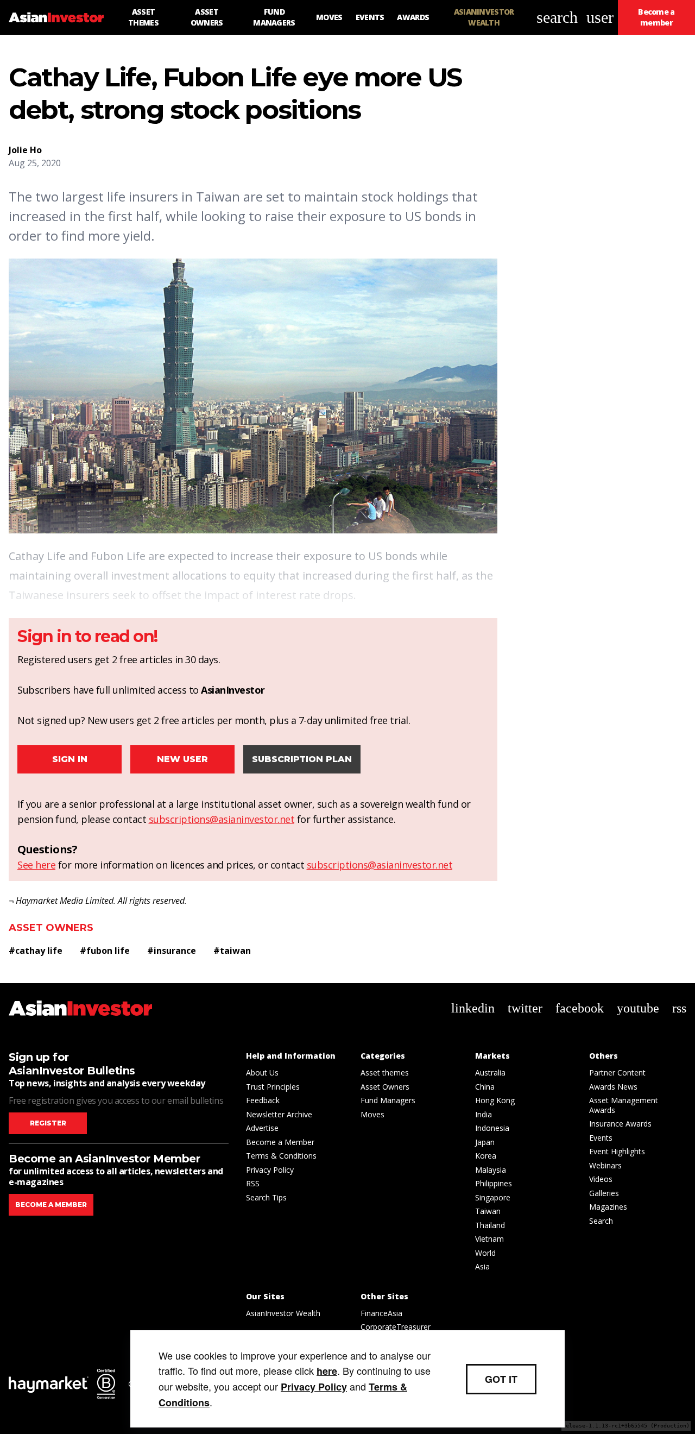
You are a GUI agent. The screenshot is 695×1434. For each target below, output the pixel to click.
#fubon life (105, 951)
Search (601, 1221)
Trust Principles (273, 1086)
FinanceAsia (381, 1313)
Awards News (613, 1086)
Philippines (493, 1183)
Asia (482, 1266)
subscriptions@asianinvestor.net (222, 819)
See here (36, 864)
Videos (600, 1179)
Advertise (262, 1128)
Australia (490, 1072)
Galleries (604, 1193)
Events (600, 1138)
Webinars (605, 1165)
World (485, 1253)
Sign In (69, 759)
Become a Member (280, 1142)
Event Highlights (617, 1151)
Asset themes (385, 1072)
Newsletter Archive (279, 1114)
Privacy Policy (270, 1170)
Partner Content (617, 1072)
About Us (262, 1072)
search (557, 17)
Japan (485, 1142)
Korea (485, 1155)
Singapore (492, 1197)
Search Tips (266, 1197)
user (600, 17)
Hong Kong (495, 1100)
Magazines (608, 1207)
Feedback (263, 1100)
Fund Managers (388, 1100)
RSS (253, 1183)
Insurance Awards (620, 1123)
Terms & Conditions (281, 1155)
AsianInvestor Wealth (283, 1313)
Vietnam (489, 1239)
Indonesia (492, 1128)
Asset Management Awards (623, 1105)
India (483, 1114)
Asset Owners (51, 928)
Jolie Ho (25, 150)
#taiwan (232, 951)
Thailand (490, 1225)
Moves (372, 1114)
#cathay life (35, 951)
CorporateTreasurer (396, 1327)
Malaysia (490, 1170)
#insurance (171, 951)
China (485, 1086)
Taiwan (488, 1211)
